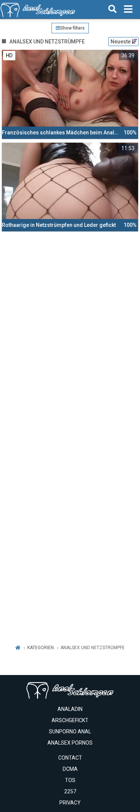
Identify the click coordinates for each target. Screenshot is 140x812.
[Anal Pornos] (38, 9)
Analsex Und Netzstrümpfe (92, 647)
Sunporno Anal (70, 732)
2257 (70, 791)
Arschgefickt (70, 720)
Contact (70, 758)
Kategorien (40, 647)
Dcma (70, 769)
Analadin (70, 709)
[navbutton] (128, 9)
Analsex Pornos (70, 743)
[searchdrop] (112, 9)
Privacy (70, 803)
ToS (70, 780)
